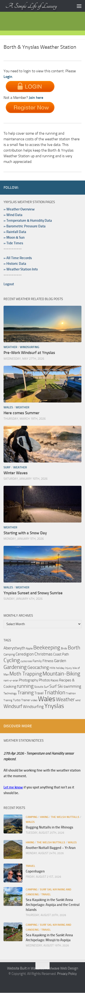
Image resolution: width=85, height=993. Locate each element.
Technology (10, 693)
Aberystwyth (14, 648)
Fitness (47, 661)
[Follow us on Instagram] (71, 187)
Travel (38, 693)
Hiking (44, 817)
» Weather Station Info (21, 269)
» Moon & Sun (14, 237)
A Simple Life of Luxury (31, 6)
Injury (68, 668)
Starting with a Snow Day (25, 533)
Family (37, 661)
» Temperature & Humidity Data (28, 220)
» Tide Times (13, 243)
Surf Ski (56, 686)
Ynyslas (54, 706)
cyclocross (26, 661)
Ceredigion (25, 654)
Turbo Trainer (21, 700)
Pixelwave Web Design (61, 968)
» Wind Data (13, 215)
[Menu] (79, 6)
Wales (8, 407)
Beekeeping (46, 647)
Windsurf (13, 706)
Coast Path (61, 654)
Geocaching (38, 667)
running (25, 686)
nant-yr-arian (11, 680)
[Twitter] (56, 187)
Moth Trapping (25, 674)
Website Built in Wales (23, 968)
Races (54, 680)
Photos (44, 680)
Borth (74, 648)
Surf (7, 467)
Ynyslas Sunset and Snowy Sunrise (33, 593)
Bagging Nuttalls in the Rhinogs (49, 827)
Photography (28, 680)
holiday (60, 668)
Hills (52, 668)
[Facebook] (48, 187)
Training (25, 693)
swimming (72, 686)
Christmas (43, 654)
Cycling (12, 660)
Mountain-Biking (61, 673)
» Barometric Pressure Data (25, 226)
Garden (60, 660)
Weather (10, 347)
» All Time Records (18, 258)
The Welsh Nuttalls (65, 817)
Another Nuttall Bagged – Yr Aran (51, 848)
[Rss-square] (78, 187)
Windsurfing (29, 347)
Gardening (15, 667)
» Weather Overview (19, 209)
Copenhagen (35, 871)
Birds (64, 648)
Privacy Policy (67, 974)
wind (78, 700)
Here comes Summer (21, 412)
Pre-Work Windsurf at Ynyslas (29, 352)
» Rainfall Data (15, 232)
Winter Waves (16, 472)
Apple (29, 648)
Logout (9, 284)
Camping (9, 654)
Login (8, 76)
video (34, 700)
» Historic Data (15, 263)
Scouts (38, 686)
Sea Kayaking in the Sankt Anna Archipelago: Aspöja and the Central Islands (53, 905)
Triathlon (54, 692)
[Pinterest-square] (63, 187)
